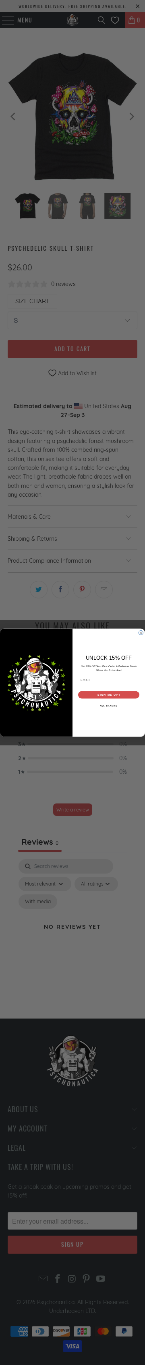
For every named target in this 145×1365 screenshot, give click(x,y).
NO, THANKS (109, 706)
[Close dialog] (141, 632)
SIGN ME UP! (108, 694)
